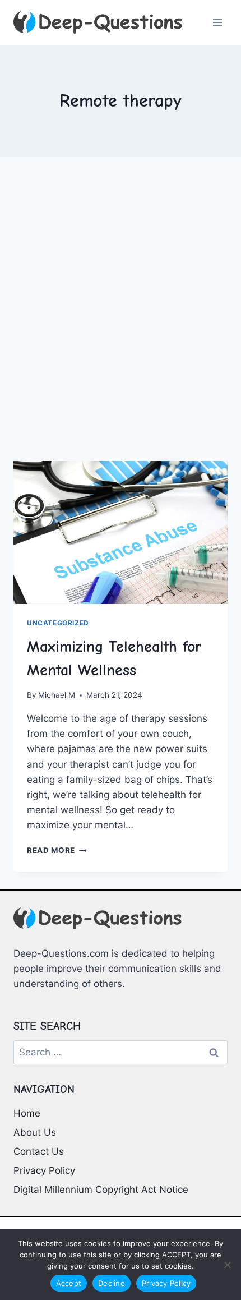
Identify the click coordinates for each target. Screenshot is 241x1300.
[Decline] (227, 1264)
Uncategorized (58, 623)
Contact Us (38, 1151)
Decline (111, 1283)
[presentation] (120, 532)
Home (26, 1113)
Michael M (56, 694)
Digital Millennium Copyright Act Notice (100, 1189)
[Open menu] (217, 22)
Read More (57, 850)
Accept (69, 1283)
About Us (34, 1132)
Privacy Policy (44, 1170)
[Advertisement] (120, 322)
